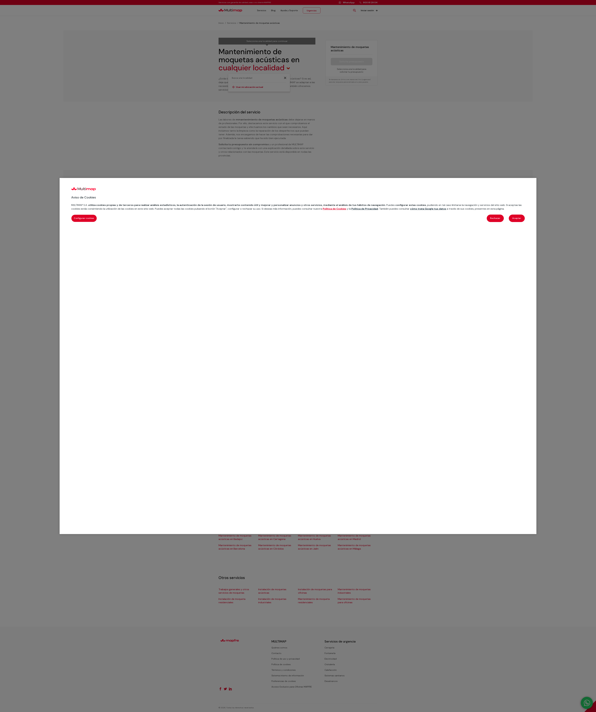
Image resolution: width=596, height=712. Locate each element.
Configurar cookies (84, 218)
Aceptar (516, 218)
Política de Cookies (334, 208)
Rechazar (495, 218)
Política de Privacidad (364, 208)
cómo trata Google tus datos (428, 208)
